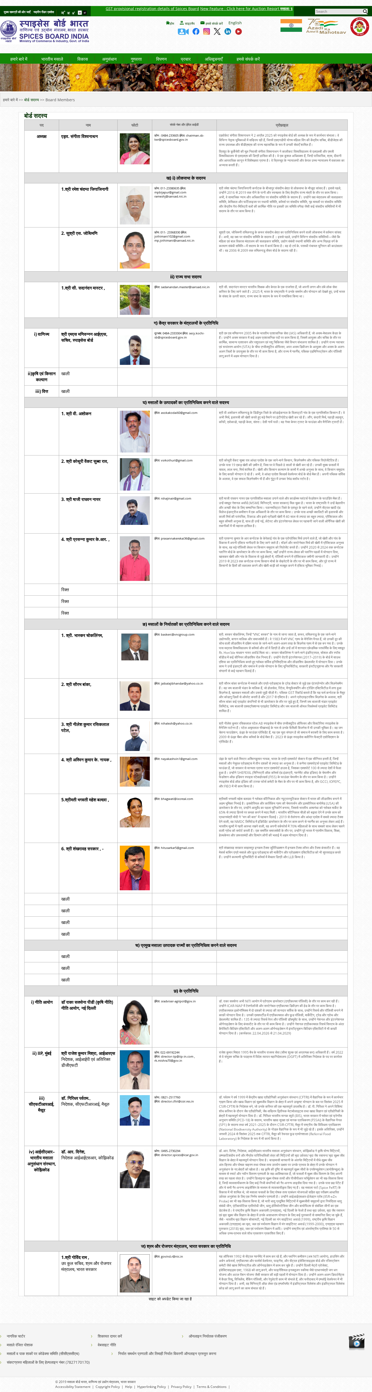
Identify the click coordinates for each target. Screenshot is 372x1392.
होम (172, 24)
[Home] (45, 43)
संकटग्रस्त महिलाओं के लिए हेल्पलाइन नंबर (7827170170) (48, 1362)
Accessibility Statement (72, 1386)
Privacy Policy (181, 1386)
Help (128, 1386)
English (235, 22)
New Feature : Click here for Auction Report (213, 8)
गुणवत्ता (136, 59)
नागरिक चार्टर (16, 1336)
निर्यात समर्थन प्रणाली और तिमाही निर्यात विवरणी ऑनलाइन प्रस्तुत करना (167, 1353)
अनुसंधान (109, 59)
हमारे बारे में (18, 59)
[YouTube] (238, 33)
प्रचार (186, 59)
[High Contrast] (85, 13)
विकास (82, 59)
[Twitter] (217, 33)
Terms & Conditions (212, 1386)
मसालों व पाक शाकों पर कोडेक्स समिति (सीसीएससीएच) (43, 1353)
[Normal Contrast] (80, 13)
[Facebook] (196, 33)
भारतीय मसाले (52, 59)
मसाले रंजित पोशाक (20, 1344)
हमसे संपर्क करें (214, 24)
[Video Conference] (183, 33)
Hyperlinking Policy (151, 1386)
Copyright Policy (108, 1386)
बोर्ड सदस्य (31, 99)
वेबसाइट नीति (107, 1344)
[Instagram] (206, 33)
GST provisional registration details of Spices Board (125, 8)
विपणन (161, 59)
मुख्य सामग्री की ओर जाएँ (17, 12)
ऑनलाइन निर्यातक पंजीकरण (208, 1336)
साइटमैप (190, 24)
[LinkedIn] (227, 33)
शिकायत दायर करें (110, 1336)
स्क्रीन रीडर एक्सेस (43, 12)
